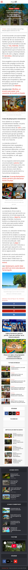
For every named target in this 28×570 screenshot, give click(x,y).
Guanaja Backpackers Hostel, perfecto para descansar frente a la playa (13, 178)
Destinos (17, 8)
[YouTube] (18, 413)
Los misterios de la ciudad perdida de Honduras (15, 523)
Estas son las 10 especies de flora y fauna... (15, 475)
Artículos (11, 8)
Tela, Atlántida (13, 46)
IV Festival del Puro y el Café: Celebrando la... (18, 368)
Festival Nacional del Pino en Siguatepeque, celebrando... (18, 388)
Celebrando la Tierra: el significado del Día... (17, 375)
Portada (4, 29)
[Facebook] (6, 413)
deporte (17, 217)
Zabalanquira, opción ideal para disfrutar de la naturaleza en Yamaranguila (13, 268)
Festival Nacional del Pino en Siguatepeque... (17, 455)
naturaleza (7, 56)
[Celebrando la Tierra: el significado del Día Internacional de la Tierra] (9, 441)
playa (16, 243)
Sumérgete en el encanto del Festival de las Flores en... (18, 381)
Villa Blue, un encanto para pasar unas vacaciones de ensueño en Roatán (13, 91)
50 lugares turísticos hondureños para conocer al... (15, 496)
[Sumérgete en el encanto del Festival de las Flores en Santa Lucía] (9, 448)
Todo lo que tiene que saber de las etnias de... (15, 489)
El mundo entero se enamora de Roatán (15, 509)
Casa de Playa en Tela (13, 298)
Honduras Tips (18, 18)
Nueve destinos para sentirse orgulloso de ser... (15, 516)
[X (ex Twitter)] (14, 413)
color (19, 128)
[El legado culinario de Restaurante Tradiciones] (9, 461)
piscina (16, 163)
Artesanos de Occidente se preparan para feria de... (15, 529)
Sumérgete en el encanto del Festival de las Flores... (18, 449)
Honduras (22, 298)
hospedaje (5, 300)
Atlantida (5, 298)
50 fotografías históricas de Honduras (14, 482)
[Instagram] (10, 413)
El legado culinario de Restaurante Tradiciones (17, 395)
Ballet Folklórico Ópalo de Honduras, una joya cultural (18, 401)
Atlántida (17, 86)
